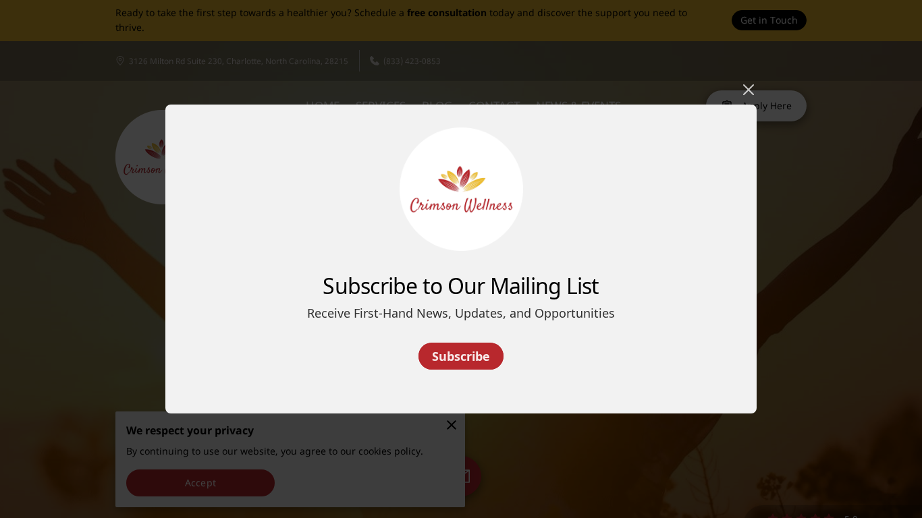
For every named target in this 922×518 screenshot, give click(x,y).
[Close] (748, 90)
